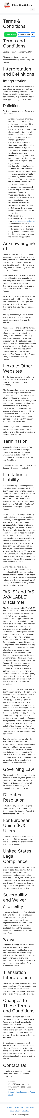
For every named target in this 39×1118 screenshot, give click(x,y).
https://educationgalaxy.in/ (24, 221)
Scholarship (29, 1107)
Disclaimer (9, 1107)
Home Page (19, 1107)
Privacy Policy (15, 1111)
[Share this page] (33, 34)
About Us (25, 1111)
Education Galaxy (22, 5)
